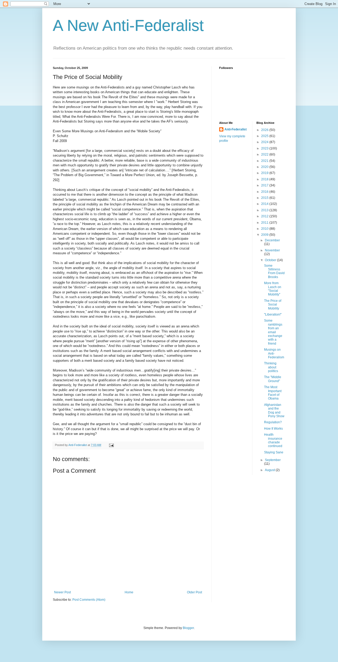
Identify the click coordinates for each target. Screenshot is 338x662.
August (270, 470)
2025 (265, 136)
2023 (265, 148)
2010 (265, 229)
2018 (265, 179)
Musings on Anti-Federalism (274, 353)
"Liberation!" (272, 314)
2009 (265, 235)
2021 (265, 161)
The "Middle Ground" (272, 379)
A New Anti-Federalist (128, 25)
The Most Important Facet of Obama (272, 392)
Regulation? (273, 422)
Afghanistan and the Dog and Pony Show (274, 410)
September (273, 460)
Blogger (188, 628)
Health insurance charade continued (273, 440)
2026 (265, 130)
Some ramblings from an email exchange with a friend (273, 332)
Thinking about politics (271, 367)
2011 (265, 222)
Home (129, 592)
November (272, 250)
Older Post (194, 592)
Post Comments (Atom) (88, 600)
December (272, 240)
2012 (265, 216)
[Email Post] (111, 445)
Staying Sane (273, 452)
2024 (265, 142)
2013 (265, 210)
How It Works (273, 428)
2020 (265, 167)
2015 (265, 198)
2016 (265, 192)
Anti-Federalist (235, 129)
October (271, 260)
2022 (265, 154)
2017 (265, 185)
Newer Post (62, 592)
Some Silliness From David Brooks (274, 271)
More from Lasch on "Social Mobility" (272, 288)
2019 (265, 173)
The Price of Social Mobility (272, 304)
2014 (265, 204)
